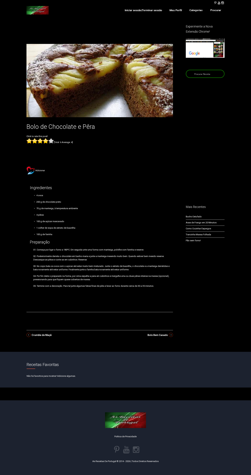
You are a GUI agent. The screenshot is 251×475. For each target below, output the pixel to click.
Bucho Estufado (194, 216)
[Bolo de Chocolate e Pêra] (99, 80)
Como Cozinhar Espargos (198, 228)
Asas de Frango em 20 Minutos (201, 222)
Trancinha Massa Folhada (198, 234)
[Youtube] (218, 2)
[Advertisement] (100, 34)
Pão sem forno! (193, 240)
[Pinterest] (215, 2)
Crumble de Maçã (42, 335)
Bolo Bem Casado (158, 335)
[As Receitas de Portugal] (37, 10)
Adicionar (40, 170)
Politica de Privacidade (125, 436)
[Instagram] (222, 2)
